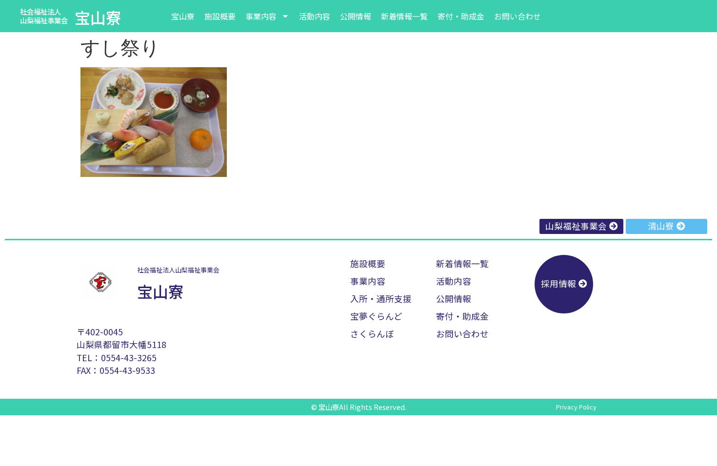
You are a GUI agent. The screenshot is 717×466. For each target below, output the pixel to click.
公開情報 (355, 16)
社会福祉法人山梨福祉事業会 (44, 15)
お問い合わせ (517, 16)
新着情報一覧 (404, 16)
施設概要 (220, 16)
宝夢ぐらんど (376, 316)
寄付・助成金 (461, 16)
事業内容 (261, 16)
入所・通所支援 (381, 298)
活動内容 (314, 16)
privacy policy (576, 406)
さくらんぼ (372, 334)
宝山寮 (98, 17)
